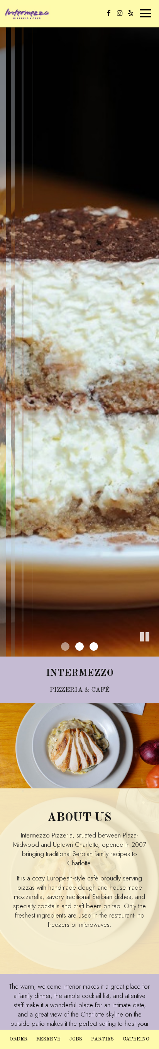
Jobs (75, 1039)
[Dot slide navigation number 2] (79, 646)
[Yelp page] (130, 13)
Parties (102, 1039)
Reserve (48, 1039)
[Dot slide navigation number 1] (65, 646)
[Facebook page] (108, 13)
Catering (136, 1039)
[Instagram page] (119, 13)
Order (18, 1039)
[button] (153, 651)
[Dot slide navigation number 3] (94, 646)
